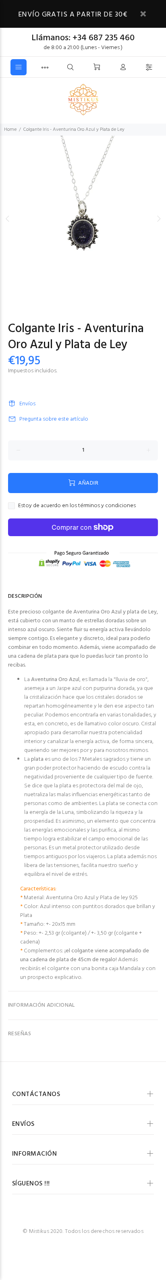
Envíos (27, 404)
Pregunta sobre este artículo (53, 419)
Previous (7, 218)
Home (10, 130)
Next (158, 218)
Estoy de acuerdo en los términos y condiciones (77, 506)
